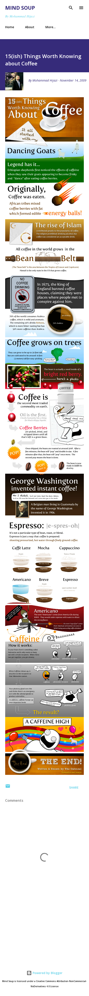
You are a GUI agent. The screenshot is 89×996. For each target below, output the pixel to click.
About (29, 27)
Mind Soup (20, 7)
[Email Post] (7, 787)
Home (9, 27)
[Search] (70, 7)
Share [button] (74, 787)
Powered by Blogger (47, 973)
